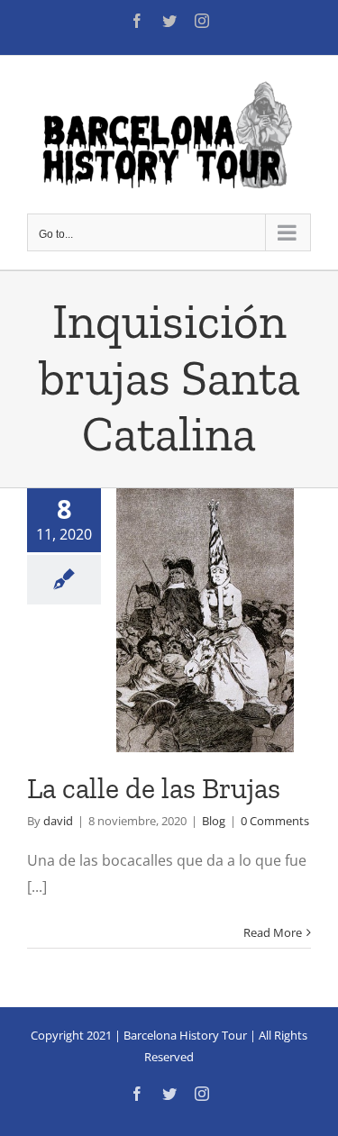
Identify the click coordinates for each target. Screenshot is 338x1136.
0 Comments (275, 821)
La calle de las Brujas (153, 788)
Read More (272, 932)
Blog (213, 821)
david (58, 821)
